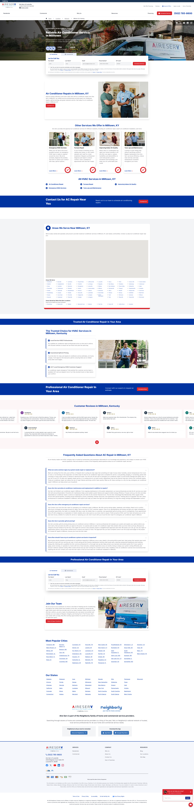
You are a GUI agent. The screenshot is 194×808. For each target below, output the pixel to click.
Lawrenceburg (91, 288)
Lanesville (90, 286)
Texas (125, 682)
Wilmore (141, 294)
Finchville (70, 294)
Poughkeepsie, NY (116, 644)
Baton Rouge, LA (51, 647)
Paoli (110, 294)
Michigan (87, 679)
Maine (74, 691)
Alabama (48, 679)
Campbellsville (61, 284)
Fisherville (70, 297)
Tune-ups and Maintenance (134, 148)
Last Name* (68, 60)
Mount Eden (100, 292)
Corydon (59, 292)
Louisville (100, 281)
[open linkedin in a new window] (188, 23)
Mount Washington (100, 295)
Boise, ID (48, 660)
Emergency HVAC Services (58, 148)
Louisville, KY (89, 653)
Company (108, 747)
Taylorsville (131, 297)
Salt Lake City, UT (116, 658)
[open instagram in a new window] (191, 23)
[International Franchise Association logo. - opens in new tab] (48, 771)
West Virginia (128, 694)
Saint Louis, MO (115, 655)
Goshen (79, 288)
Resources (115, 13)
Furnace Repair (79, 148)
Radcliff (120, 290)
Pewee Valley (122, 286)
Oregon (113, 685)
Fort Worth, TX (76, 650)
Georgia (61, 685)
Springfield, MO (128, 661)
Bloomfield (49, 288)
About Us (107, 754)
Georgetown (80, 286)
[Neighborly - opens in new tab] (111, 709)
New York (101, 688)
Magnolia (100, 284)
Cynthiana (70, 281)
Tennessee (127, 679)
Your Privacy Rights (119, 796)
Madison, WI (88, 656)
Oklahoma (114, 682)
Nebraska (88, 694)
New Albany (111, 284)
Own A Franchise (110, 760)
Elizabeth (70, 288)
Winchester (141, 297)
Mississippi (88, 685)
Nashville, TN (89, 663)
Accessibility (94, 796)
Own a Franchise (187, 6)
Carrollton (60, 286)
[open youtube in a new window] (184, 23)
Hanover (80, 290)
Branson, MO (63, 649)
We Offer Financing (148, 6)
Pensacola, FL (102, 663)
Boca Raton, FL (50, 656)
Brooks (48, 294)
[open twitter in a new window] (180, 23)
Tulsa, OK (139, 647)
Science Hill (131, 281)
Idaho (61, 688)
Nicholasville (111, 288)
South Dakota (115, 694)
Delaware (62, 679)
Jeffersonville (91, 281)
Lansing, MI (88, 647)
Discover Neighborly (78, 733)
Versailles (141, 288)
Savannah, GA (115, 661)
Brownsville (60, 304)
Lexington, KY (89, 650)
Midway (100, 286)
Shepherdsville (132, 288)
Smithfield (131, 292)
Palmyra (110, 292)
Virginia (126, 688)
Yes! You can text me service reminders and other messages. (65, 67)
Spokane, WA (128, 655)
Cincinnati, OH (63, 658)
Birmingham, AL (50, 653)
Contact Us (50, 105)
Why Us (79, 13)
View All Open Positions (54, 621)
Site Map (142, 757)
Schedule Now (142, 389)
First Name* (51, 60)
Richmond (121, 294)
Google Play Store (122, 733)
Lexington (90, 294)
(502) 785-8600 (183, 13)
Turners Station (142, 281)
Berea (48, 286)
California (49, 688)
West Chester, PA (142, 653)
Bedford (49, 284)
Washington (127, 691)
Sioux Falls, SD (128, 647)
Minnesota (88, 682)
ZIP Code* (118, 60)
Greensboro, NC (77, 653)
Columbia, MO (63, 661)
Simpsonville (131, 290)
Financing (150, 13)
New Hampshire (102, 682)
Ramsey (120, 292)
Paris (110, 297)
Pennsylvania (115, 688)
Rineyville (121, 297)
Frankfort (80, 284)
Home (49, 18)
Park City (100, 304)
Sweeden (131, 304)
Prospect (121, 288)
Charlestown (60, 288)
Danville (69, 284)
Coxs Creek (60, 294)
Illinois (61, 691)
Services (75, 747)
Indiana (61, 694)
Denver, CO (75, 647)
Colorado (49, 691)
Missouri (87, 688)
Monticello (100, 290)
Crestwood (60, 297)
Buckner (49, 297)
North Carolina (102, 691)
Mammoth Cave (81, 304)
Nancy (110, 281)
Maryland (75, 694)
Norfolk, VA (101, 653)
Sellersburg (131, 284)
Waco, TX (139, 650)
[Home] (46, 18)
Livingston (90, 297)
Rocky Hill (111, 304)
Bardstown (49, 281)
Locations (58, 18)
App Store (107, 733)
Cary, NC (61, 652)
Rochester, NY (115, 647)
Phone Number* (103, 60)
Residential (6, 13)
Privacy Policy (68, 70)
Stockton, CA (141, 644)
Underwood (141, 284)
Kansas (74, 682)
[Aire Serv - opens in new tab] (82, 708)
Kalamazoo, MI (76, 663)
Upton (140, 286)
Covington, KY (76, 644)
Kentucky (67, 18)
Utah (125, 685)
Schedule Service (166, 13)
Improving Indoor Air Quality (108, 148)
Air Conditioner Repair (56, 184)
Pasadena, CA (102, 660)
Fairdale (69, 292)
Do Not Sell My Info (105, 796)
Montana (87, 691)
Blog (141, 751)
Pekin (120, 281)
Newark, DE (101, 650)
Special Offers (167, 6)
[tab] (53, 54)
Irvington (80, 297)
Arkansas (49, 685)
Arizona (48, 682)
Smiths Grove (122, 304)
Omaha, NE (101, 656)
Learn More (52, 171)
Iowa (73, 679)
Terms (61, 70)
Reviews (158, 6)
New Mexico (101, 685)
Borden (48, 290)
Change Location (24, 7)
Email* (83, 60)
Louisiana (75, 688)
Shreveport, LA (128, 644)
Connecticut (49, 694)
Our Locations (144, 754)
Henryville (80, 292)
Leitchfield (90, 292)
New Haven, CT (102, 647)
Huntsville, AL (76, 660)
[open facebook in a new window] (177, 23)
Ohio (112, 679)
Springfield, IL (128, 658)
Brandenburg (50, 292)
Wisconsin (140, 679)
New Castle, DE (102, 644)
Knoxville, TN (89, 644)
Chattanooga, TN (64, 655)
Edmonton (70, 286)
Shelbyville (131, 286)
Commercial (43, 13)
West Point (141, 292)
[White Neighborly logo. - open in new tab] (5, 1)
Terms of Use (76, 796)
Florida (61, 682)
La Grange (90, 284)
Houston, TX (75, 656)
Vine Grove (141, 290)
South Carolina (115, 691)
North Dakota (102, 694)
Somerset (131, 294)
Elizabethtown (71, 290)
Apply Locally (177, 6)
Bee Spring (49, 304)
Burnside (59, 281)
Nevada (100, 679)
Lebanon (90, 290)
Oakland (90, 304)
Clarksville (60, 290)
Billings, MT (49, 650)
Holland (69, 304)
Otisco (110, 290)
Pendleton (121, 284)
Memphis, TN (89, 660)
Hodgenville (80, 294)
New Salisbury (112, 286)
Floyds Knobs (81, 281)
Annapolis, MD (50, 644)
